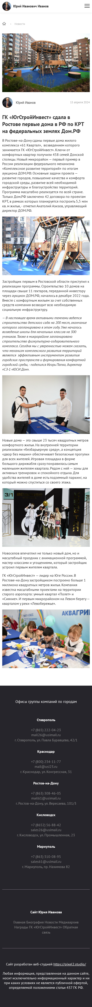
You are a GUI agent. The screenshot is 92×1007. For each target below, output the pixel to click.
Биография (35, 922)
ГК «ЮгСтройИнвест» (45, 927)
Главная (19, 922)
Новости (20, 24)
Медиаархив (69, 922)
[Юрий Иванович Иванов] (6, 6)
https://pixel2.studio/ (69, 964)
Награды (21, 927)
